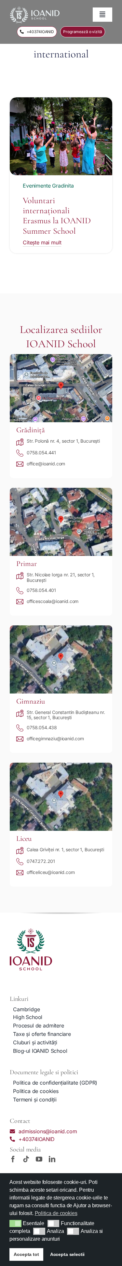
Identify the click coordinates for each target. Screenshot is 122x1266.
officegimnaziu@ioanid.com (55, 738)
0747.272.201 (41, 861)
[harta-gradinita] (61, 356)
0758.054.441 (41, 452)
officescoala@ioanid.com (52, 601)
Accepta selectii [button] (67, 1254)
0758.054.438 (42, 727)
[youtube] (39, 1159)
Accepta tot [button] (26, 1254)
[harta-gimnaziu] (61, 628)
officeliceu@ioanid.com (51, 872)
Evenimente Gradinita (48, 185)
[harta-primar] (61, 490)
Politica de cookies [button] (56, 1213)
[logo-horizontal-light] (35, 9)
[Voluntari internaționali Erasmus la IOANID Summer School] (61, 101)
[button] (15, 1223)
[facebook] (13, 1159)
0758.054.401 (41, 590)
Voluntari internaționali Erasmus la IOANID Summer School (57, 215)
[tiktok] (26, 1159)
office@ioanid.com (46, 463)
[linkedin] (52, 1159)
